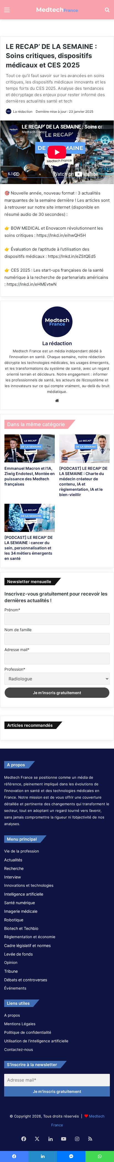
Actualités (13, 859)
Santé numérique (19, 902)
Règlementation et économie (29, 937)
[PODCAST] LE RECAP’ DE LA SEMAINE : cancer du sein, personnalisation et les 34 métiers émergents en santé (28, 548)
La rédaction (22, 111)
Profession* (14, 669)
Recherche (14, 868)
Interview (12, 877)
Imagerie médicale (20, 911)
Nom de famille (18, 629)
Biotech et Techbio (21, 928)
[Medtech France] (57, 9)
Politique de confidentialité (27, 1032)
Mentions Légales (19, 1024)
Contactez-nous (18, 1049)
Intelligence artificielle (23, 894)
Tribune (11, 971)
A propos (12, 1015)
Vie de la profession (21, 851)
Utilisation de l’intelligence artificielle (36, 1041)
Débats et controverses (25, 979)
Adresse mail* (16, 649)
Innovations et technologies (28, 885)
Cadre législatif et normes (27, 945)
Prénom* (12, 609)
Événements (15, 988)
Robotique (13, 919)
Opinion (10, 962)
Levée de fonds (18, 954)
